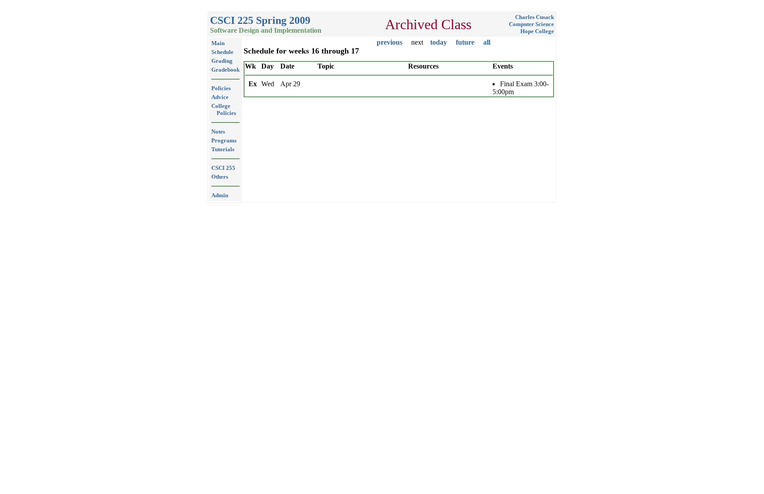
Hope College (537, 31)
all (486, 42)
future (465, 42)
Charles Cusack (534, 17)
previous (389, 42)
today (438, 42)
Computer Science (531, 24)
